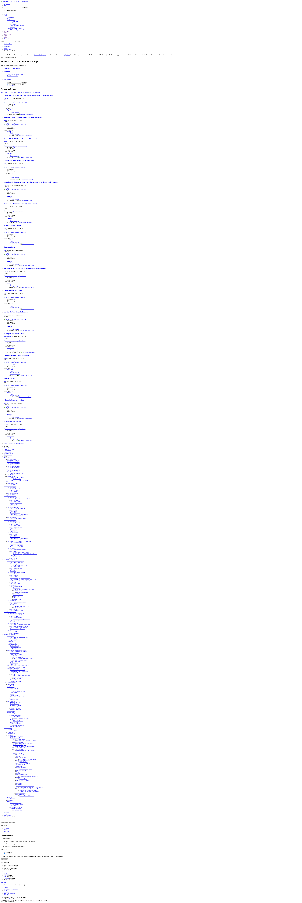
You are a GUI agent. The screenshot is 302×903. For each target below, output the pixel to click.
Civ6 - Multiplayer (11, 517)
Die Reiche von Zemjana (19, 745)
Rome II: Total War (15, 708)
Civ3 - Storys (10, 474)
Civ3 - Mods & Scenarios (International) (20, 624)
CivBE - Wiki (13, 664)
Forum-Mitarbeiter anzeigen (17, 25)
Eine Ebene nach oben (12, 76)
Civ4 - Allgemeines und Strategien (15, 561)
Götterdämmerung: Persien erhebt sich (16, 355)
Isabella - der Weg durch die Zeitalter (16, 312)
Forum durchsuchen (7, 79)
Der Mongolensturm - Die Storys (24, 743)
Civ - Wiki (12, 484)
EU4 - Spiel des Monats (19, 691)
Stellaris (12, 698)
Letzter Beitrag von (23, 92)
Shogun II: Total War (15, 702)
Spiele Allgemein (11, 712)
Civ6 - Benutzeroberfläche (16, 515)
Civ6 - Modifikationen (12, 507)
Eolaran (6, 424)
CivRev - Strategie (14, 646)
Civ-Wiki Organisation (15, 808)
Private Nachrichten (9, 449)
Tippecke (12, 798)
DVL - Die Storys (24, 762)
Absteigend (8, 853)
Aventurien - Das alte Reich (17, 547)
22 (13, 212)
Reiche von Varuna (21, 767)
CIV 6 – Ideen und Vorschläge (17, 508)
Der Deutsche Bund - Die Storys (28, 759)
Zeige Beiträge (22, 84)
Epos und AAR (20, 755)
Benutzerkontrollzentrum (10, 447)
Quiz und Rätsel (14, 730)
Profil (11, 111)
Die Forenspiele (17, 479)
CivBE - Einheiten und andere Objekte (22, 658)
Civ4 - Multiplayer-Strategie (20, 565)
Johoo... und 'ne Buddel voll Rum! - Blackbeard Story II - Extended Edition (28, 95)
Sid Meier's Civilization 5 (10, 520)
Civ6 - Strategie (14, 500)
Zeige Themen (12, 84)
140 (14, 299)
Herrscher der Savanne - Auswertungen (29, 791)
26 (13, 342)
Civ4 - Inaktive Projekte (16, 586)
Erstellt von (6, 92)
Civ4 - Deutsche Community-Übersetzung (23, 589)
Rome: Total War (14, 706)
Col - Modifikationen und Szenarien (19, 671)
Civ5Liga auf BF (17, 556)
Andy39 (6, 403)
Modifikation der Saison (16, 807)
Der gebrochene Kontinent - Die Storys (26, 740)
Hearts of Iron (13, 692)
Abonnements (7, 450)
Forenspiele (10, 735)
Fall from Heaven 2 (18, 590)
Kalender (12, 27)
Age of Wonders (14, 688)
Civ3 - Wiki (13, 622)
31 (13, 277)
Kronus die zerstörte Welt (19, 749)
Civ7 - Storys (13, 491)
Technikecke (10, 732)
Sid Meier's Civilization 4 (10, 559)
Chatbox (12, 22)
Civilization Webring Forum (11, 889)
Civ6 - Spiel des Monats (16, 503)
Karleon (6, 271)
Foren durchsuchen (8, 453)
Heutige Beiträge (14, 21)
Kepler (18, 756)
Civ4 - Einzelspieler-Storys (13, 470)
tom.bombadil (7, 336)
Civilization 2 (10, 636)
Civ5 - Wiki (13, 531)
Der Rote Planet (20, 794)
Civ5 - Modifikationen (12, 532)
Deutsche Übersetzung (22, 592)
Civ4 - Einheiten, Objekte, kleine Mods (20, 578)
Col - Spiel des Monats (15, 681)
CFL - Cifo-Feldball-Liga (19, 747)
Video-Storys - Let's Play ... (14, 460)
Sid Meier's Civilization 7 (10, 486)
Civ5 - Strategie (14, 524)
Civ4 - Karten (13, 576)
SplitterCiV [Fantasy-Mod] (16, 544)
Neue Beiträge (10, 17)
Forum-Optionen (7, 71)
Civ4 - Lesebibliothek (15, 566)
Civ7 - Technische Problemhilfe (18, 489)
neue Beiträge (16, 68)
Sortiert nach (4, 844)
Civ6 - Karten (13, 510)
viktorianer (6, 358)
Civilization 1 (10, 641)
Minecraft (12, 719)
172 (14, 364)
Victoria (12, 694)
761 (14, 147)
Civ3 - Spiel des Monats (16, 617)
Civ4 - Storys (13, 569)
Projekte (9, 801)
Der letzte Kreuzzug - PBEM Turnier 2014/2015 (25, 554)
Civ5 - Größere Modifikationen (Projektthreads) (19, 541)
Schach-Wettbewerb (15, 726)
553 (14, 125)
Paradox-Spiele (10, 687)
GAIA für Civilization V (16, 542)
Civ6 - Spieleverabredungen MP (18, 518)
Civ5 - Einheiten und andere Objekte (19, 538)
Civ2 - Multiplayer (14, 638)
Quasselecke (10, 729)
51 (14, 144)
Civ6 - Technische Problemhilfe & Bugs (20, 498)
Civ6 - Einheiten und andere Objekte (19, 514)
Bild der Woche (14, 805)
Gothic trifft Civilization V (16, 545)
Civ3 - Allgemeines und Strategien (15, 613)
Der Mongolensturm (18, 742)
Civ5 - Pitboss (13, 558)
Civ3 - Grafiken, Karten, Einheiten (18, 627)
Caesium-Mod (16, 588)
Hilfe (5, 5)
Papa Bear (6, 98)
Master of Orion (14, 722)
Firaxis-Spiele (10, 684)
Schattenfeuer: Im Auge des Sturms (25, 786)
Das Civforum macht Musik (23, 763)
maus (5, 163)
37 (14, 101)
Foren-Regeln (4, 882)
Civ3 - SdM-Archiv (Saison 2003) (21, 619)
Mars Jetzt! (16, 593)
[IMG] (5, 876)
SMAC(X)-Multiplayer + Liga (17, 667)
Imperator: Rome (14, 699)
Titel (2, 92)
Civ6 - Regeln (13, 511)
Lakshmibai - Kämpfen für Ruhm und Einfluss (19, 160)
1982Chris (6, 141)
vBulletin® (9, 898)
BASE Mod (13, 582)
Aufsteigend (8, 852)
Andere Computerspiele (10, 682)
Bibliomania (19, 783)
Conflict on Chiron (18, 595)
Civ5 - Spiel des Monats (16, 527)
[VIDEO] (6, 878)
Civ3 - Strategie (14, 616)
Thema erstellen (6, 68)
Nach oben (22, 443)
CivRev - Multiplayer (15, 647)
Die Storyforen (7, 49)
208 (14, 320)
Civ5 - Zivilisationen (15, 537)
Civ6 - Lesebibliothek (15, 501)
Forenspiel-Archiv (17, 753)
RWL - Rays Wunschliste (19, 672)
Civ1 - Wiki (13, 643)
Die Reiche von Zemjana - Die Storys (25, 746)
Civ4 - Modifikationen (15, 573)
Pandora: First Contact (15, 723)
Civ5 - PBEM (13, 551)
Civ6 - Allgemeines (12, 497)
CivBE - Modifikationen (16, 654)
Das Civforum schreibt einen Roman (19, 480)
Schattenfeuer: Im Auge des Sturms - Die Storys (31, 787)
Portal (5, 14)
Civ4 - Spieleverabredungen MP (18, 602)
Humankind (13, 713)
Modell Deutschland (21, 764)
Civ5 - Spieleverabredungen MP (18, 549)
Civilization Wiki (17, 810)
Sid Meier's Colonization (13, 668)
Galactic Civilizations (15, 715)
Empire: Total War (14, 704)
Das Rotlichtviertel (21, 770)
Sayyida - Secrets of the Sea (12, 225)
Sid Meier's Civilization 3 (10, 612)
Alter (2, 838)
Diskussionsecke (11, 733)
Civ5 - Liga (13, 555)
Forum (5, 15)
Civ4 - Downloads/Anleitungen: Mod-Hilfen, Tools (23, 579)
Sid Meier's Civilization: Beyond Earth (16, 650)
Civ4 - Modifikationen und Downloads (16, 572)
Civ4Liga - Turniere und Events (21, 606)
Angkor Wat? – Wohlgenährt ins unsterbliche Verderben (22, 139)
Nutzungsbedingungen (9, 893)
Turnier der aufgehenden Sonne (21, 552)
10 (14, 296)
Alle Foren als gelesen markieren (18, 30)
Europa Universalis (15, 689)
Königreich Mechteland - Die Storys (29, 776)
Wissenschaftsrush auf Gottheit (14, 400)
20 (13, 169)
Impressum (6, 892)
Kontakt (6, 887)
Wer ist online (7, 452)
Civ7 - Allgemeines (12, 487)
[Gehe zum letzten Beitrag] (26, 114)
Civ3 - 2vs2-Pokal (14, 633)
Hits (17, 92)
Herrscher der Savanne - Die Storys (28, 790)
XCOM (12, 685)
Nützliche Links (11, 20)
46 (13, 190)
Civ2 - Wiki (13, 640)
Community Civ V (17, 599)
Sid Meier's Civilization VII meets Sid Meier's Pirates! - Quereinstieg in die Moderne (30, 182)
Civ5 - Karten (13, 534)
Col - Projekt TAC (14, 674)
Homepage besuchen (15, 374)
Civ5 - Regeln (13, 535)
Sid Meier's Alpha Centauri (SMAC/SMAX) (18, 665)
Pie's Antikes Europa (15, 583)
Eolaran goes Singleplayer (12, 421)
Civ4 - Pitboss (13, 609)
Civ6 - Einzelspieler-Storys (13, 464)
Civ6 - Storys (13, 504)
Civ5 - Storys (13, 530)
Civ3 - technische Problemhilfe (17, 614)
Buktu (5, 381)
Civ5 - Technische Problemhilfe (18, 522)
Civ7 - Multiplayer (11, 494)
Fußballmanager (11, 711)
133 (14, 255)
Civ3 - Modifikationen (12, 623)
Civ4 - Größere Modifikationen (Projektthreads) (19, 580)
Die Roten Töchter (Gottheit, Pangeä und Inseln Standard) (23, 117)
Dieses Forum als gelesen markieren (16, 74)
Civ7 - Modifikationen (12, 493)
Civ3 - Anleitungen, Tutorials (17, 629)
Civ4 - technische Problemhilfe (17, 562)
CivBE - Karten (17, 655)
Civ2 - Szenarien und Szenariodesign (19, 637)
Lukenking (6, 206)
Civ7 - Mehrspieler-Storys (13, 463)
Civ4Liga (12, 605)
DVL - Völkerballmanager (22, 760)
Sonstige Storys (11, 476)
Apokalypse (19, 781)
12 (14, 361)
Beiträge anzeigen (14, 112)
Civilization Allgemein (12, 483)
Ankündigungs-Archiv (18, 804)
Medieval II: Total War (15, 705)
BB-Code (6, 874)
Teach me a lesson (9, 247)
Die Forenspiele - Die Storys (17, 477)
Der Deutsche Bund (21, 757)
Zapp (17, 772)
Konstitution (16, 752)
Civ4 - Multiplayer (11, 600)
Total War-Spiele (11, 701)
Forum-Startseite (8, 455)
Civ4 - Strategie (14, 564)
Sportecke (9, 797)
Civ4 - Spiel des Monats (16, 568)
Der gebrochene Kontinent (19, 739)
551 (14, 104)
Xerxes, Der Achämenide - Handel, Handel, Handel (20, 204)
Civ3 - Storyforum (14, 620)
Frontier (18, 773)
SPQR (14, 597)
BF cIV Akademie (17, 607)
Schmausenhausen (20, 793)
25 (14, 384)
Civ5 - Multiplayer (11, 548)
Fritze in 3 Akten (9, 378)
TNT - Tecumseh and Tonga (13, 290)
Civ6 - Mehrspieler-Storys (13, 466)
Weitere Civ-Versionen (9, 634)
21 (13, 408)
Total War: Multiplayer (15, 709)
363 (14, 387)
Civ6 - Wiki (13, 505)
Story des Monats (11, 459)
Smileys (6, 875)
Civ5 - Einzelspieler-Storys (13, 467)
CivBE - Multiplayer (15, 661)
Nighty (5, 120)
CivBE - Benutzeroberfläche (20, 660)
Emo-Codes (13, 24)
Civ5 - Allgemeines (12, 521)
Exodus (18, 777)
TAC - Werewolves (18, 677)
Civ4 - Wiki (13, 571)
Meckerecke (10, 800)
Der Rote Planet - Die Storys (27, 796)
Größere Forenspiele (15, 738)
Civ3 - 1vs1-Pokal (14, 631)
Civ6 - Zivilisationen (15, 513)
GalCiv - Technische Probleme (20, 718)
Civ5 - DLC (13, 528)
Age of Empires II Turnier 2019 (24, 780)
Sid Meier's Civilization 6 (10, 496)
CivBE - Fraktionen (18, 657)
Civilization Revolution (12, 644)
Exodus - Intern (23, 779)
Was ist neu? (7, 38)
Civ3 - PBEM (10, 630)
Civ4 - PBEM (13, 603)
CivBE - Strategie (14, 653)
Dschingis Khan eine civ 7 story (14, 333)
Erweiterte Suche (8, 44)
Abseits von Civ (8, 728)
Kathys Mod (13, 585)
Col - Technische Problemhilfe (17, 670)
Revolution (19, 784)
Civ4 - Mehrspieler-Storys (13, 472)
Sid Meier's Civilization (9, 481)
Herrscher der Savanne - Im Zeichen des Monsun (28, 788)
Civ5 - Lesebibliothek (15, 525)
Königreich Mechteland (22, 774)
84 (13, 234)
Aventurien (16, 596)
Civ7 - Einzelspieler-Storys (13, 462)
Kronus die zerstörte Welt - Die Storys (25, 750)
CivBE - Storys (14, 663)
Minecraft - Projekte (18, 721)
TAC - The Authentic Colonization (22, 675)
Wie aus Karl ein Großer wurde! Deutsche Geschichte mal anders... (25, 268)
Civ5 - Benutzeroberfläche (16, 539)
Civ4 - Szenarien (14, 575)
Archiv (5, 890)
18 (13, 430)
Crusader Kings (14, 695)
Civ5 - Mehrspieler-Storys (13, 469)
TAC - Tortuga (17, 678)
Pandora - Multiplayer (18, 725)
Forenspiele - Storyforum (16, 736)
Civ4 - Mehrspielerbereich (16, 473)
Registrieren (7, 4)
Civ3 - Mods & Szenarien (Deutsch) (19, 626)
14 (14, 318)
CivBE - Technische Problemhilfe (18, 651)
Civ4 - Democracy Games (16, 610)
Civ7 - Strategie (14, 490)
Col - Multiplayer (14, 680)
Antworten (12, 92)
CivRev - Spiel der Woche (16, 648)
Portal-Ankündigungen (15, 803)
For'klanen (19, 766)
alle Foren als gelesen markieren (15, 28)
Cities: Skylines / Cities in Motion (18, 697)
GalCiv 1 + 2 (16, 716)
